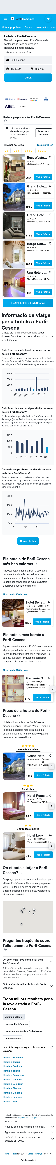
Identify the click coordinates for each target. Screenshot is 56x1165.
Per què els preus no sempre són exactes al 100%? (23, 1138)
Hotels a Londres (12, 1097)
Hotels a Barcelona (13, 1057)
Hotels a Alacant (12, 1088)
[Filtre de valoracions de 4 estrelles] (28, 151)
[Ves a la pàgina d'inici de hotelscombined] (23, 18)
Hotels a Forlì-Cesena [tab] (16, 1024)
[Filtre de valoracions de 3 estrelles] (16, 151)
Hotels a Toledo (11, 1070)
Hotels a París (10, 1101)
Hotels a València (12, 1079)
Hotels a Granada (12, 1092)
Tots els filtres (45, 145)
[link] (28, 303)
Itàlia (15, 1153)
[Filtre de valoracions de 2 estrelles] (7, 151)
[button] (5, 18)
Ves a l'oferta (43, 176)
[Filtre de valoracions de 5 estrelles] (42, 151)
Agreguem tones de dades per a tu (24, 1132)
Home (6, 1153)
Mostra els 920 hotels (15, 594)
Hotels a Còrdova (12, 1066)
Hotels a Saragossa (13, 1075)
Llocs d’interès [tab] (13, 1038)
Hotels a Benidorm (13, 1083)
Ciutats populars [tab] (14, 1016)
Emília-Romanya (35, 1153)
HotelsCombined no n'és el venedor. (25, 1126)
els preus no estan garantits (29, 1117)
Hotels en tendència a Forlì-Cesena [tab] (23, 1031)
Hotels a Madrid (11, 1061)
